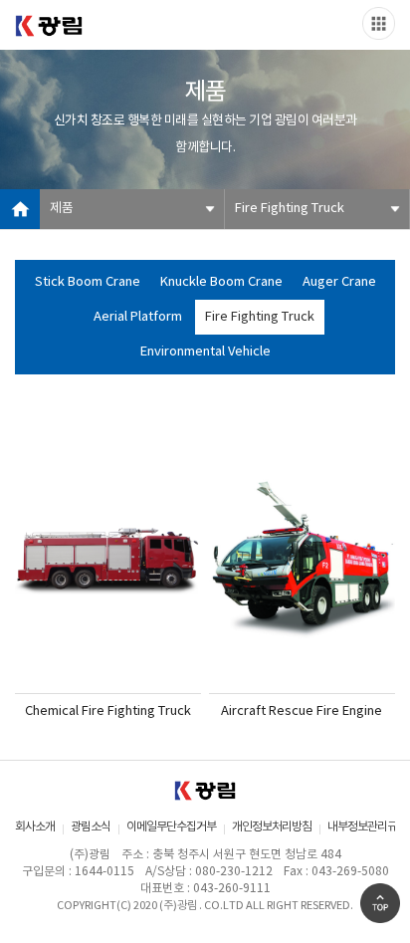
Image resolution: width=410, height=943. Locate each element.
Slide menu (378, 23)
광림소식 (90, 827)
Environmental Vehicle (205, 352)
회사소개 (35, 827)
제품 (62, 208)
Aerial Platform (138, 317)
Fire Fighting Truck (289, 208)
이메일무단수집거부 (171, 827)
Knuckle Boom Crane (221, 282)
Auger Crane (339, 282)
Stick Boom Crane (87, 282)
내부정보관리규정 (367, 827)
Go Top (380, 903)
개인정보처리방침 (271, 827)
